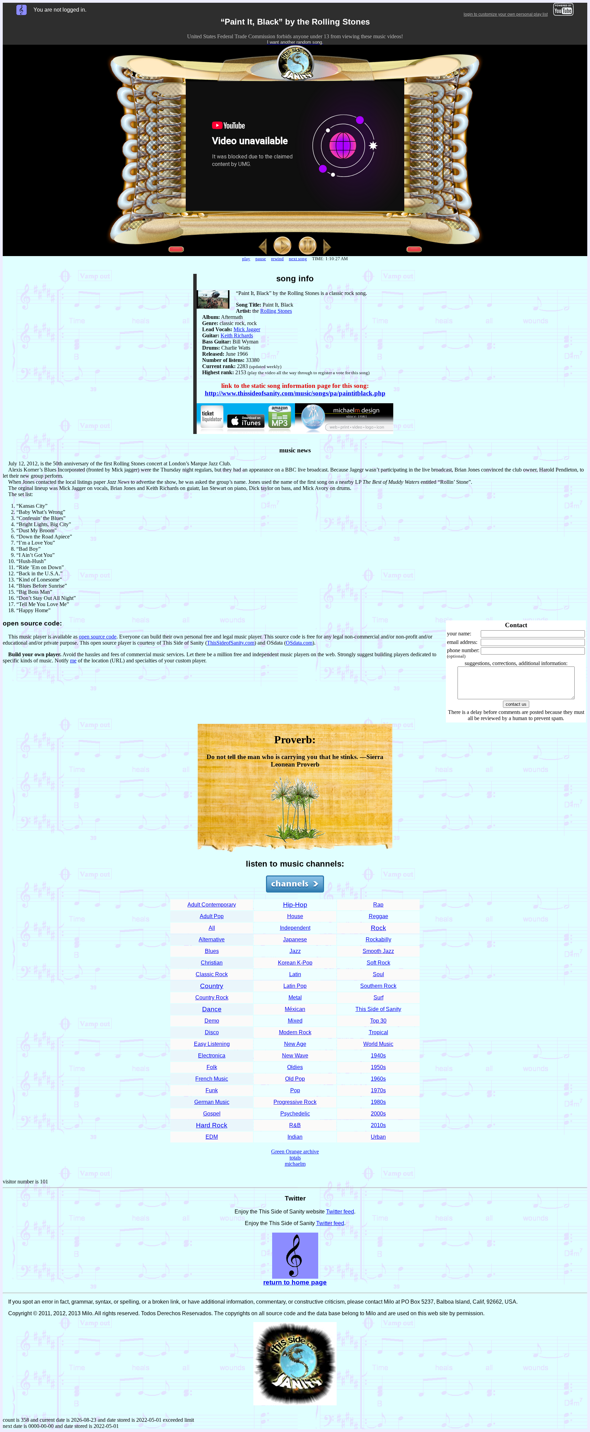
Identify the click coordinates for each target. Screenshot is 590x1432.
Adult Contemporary (211, 905)
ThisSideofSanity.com (230, 643)
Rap (378, 905)
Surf (378, 997)
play (246, 258)
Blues (212, 951)
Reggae (378, 916)
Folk (212, 1067)
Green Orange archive (295, 1151)
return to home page (295, 1282)
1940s (378, 1055)
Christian (212, 963)
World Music (378, 1044)
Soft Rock (378, 963)
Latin (295, 974)
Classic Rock (212, 974)
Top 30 (378, 1021)
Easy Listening (212, 1044)
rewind (277, 258)
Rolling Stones (276, 311)
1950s (378, 1067)
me (73, 660)
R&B (295, 1125)
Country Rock (211, 997)
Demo (212, 1021)
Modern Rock (295, 1032)
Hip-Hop (295, 904)
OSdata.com (299, 643)
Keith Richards (237, 335)
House (295, 916)
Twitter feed (340, 1212)
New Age (295, 1044)
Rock (378, 927)
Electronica (211, 1055)
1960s (378, 1079)
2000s (378, 1114)
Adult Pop (212, 916)
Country (211, 985)
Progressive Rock (295, 1102)
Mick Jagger (247, 329)
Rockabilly (378, 939)
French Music (211, 1079)
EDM (212, 1137)
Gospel (212, 1114)
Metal (295, 997)
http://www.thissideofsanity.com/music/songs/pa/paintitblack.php (295, 393)
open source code (97, 637)
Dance (212, 1009)
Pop (295, 1090)
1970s (378, 1090)
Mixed (295, 1021)
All (212, 928)
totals (295, 1158)
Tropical (378, 1032)
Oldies (295, 1067)
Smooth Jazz (378, 951)
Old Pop (295, 1079)
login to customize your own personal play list (506, 14)
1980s (378, 1102)
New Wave (295, 1055)
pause (260, 258)
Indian (295, 1137)
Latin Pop (295, 986)
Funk (212, 1090)
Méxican (295, 1009)
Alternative (212, 939)
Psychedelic (295, 1114)
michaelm (295, 1164)
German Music (211, 1102)
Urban (378, 1137)
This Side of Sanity (378, 1009)
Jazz (295, 951)
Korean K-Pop (295, 963)
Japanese (295, 939)
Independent (295, 928)
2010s (378, 1125)
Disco (212, 1032)
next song (298, 258)
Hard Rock (211, 1125)
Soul (378, 974)
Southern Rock (378, 986)
